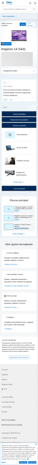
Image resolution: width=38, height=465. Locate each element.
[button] (30, 3)
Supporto (5, 374)
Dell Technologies (9, 420)
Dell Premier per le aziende (12, 425)
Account (4, 370)
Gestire (3, 462)
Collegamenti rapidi (10, 71)
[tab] (19, 113)
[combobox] (19, 9)
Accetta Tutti (32, 462)
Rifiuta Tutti (23, 462)
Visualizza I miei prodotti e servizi (17, 286)
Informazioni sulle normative (19, 357)
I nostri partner (7, 407)
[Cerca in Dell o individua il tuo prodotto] (34, 9)
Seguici (4, 379)
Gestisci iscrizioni (11, 264)
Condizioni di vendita (9, 438)
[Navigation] (2, 3)
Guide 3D (7, 44)
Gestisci (5, 99)
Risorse (4, 412)
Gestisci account (11, 307)
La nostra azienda (8, 402)
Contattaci (8, 329)
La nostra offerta (7, 397)
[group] (19, 91)
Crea (11, 99)
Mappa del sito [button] (7, 384)
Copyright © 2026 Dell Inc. (11, 433)
